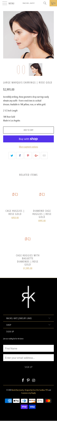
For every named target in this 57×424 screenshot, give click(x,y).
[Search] (46, 3)
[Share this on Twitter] (11, 155)
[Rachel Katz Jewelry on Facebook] (23, 380)
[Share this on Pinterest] (28, 155)
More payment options (28, 146)
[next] (51, 37)
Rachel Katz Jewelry (18, 390)
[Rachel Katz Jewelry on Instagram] (33, 380)
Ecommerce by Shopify (28, 393)
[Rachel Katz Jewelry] (28, 3)
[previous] (6, 37)
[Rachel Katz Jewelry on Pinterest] (28, 380)
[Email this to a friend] (44, 155)
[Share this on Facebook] (19, 155)
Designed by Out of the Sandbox (35, 390)
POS (46, 390)
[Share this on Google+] (36, 155)
